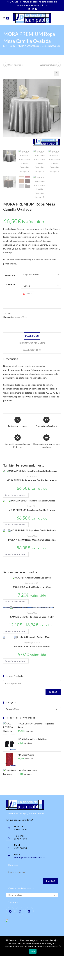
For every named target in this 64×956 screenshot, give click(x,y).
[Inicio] (4, 46)
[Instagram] (32, 8)
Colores (10, 284)
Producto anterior (15, 65)
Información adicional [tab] (32, 343)
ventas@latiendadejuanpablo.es (29, 857)
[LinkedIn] (35, 8)
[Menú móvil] (59, 18)
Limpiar (29, 293)
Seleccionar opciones (16, 495)
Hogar (26, 642)
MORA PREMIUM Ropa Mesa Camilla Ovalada (39, 46)
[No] (60, 946)
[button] (56, 73)
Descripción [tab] (32, 336)
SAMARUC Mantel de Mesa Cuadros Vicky (32, 616)
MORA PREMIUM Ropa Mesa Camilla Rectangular (32, 480)
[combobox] (32, 709)
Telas (37, 583)
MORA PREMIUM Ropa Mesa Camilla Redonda (32, 539)
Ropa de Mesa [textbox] (31, 709)
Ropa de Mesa (20, 317)
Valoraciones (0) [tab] (32, 350)
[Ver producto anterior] (5, 65)
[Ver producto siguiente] (58, 65)
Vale (33, 951)
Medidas (10, 275)
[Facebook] (29, 8)
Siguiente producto (48, 65)
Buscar (53, 692)
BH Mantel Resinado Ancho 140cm (32, 646)
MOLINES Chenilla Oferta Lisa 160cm (32, 587)
